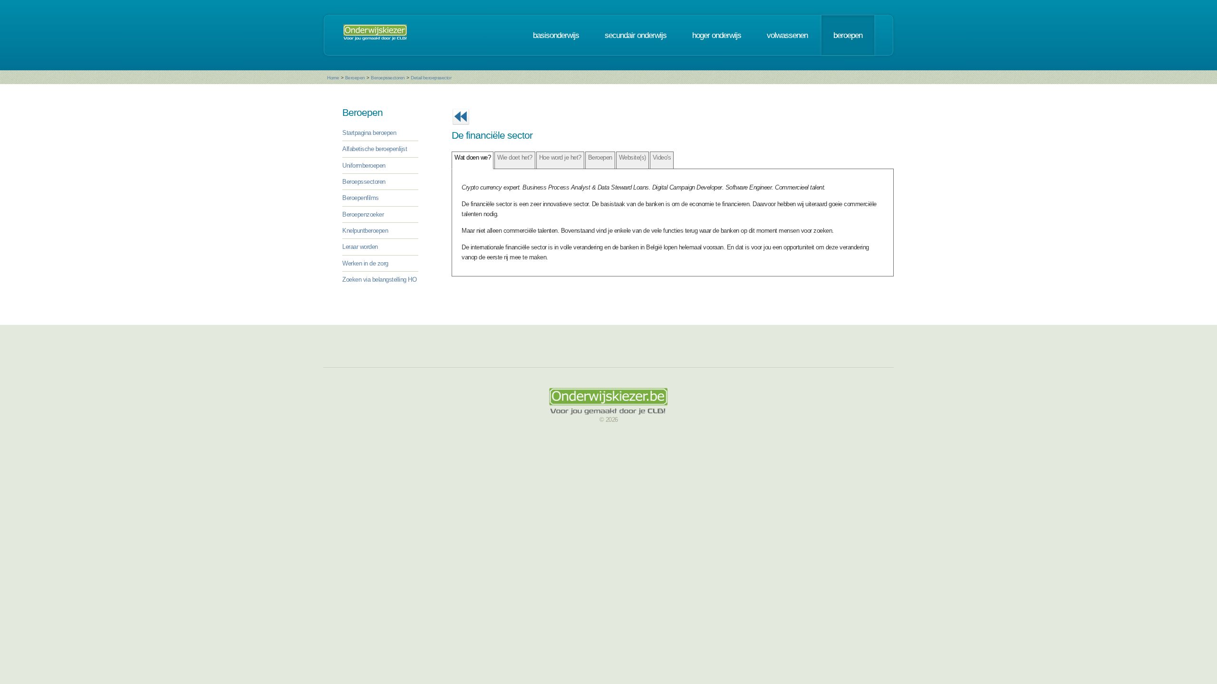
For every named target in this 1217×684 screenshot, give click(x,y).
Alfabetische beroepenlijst (374, 148)
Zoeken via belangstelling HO (379, 279)
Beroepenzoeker (363, 214)
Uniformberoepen (364, 165)
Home (333, 77)
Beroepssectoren (388, 77)
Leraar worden (360, 246)
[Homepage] (375, 35)
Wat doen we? (472, 157)
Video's (662, 157)
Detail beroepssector (431, 77)
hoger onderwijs (716, 35)
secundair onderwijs (635, 35)
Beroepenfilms (360, 197)
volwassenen (787, 35)
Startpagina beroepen (369, 132)
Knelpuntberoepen (365, 230)
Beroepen (355, 77)
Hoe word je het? (560, 157)
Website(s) (632, 157)
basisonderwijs (556, 35)
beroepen (847, 35)
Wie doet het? (514, 157)
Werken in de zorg (365, 263)
